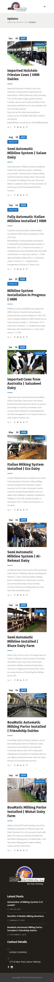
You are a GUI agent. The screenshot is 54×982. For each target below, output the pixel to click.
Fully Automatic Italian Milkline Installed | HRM (26, 219)
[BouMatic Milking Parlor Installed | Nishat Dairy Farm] (27, 790)
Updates (40, 44)
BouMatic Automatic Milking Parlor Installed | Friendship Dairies (26, 726)
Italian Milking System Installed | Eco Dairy (25, 466)
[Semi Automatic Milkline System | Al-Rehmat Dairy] (27, 535)
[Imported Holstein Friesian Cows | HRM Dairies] (27, 53)
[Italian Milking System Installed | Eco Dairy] (27, 447)
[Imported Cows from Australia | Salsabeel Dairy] (27, 362)
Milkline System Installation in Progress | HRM (26, 295)
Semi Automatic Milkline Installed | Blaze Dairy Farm (22, 641)
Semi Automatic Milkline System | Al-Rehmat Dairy (24, 556)
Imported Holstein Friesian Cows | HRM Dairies (23, 75)
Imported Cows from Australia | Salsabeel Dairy (24, 383)
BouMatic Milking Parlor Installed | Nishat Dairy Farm (26, 811)
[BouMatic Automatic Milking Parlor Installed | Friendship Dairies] (27, 705)
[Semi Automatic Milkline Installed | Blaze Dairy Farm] (27, 620)
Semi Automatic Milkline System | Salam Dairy (26, 153)
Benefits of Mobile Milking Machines (25, 916)
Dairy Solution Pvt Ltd (17, 22)
